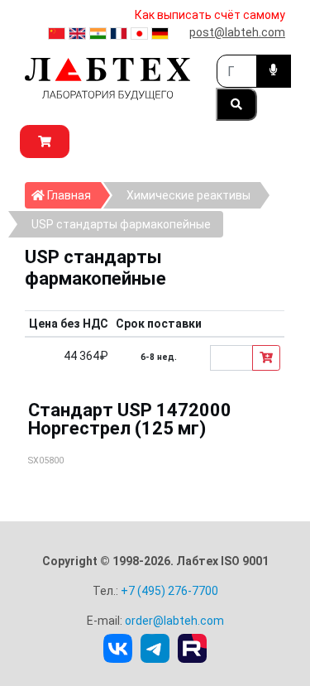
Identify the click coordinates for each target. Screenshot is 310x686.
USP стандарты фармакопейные (121, 224)
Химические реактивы (188, 195)
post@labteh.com (237, 32)
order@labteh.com (174, 620)
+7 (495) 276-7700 (169, 590)
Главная (73, 195)
